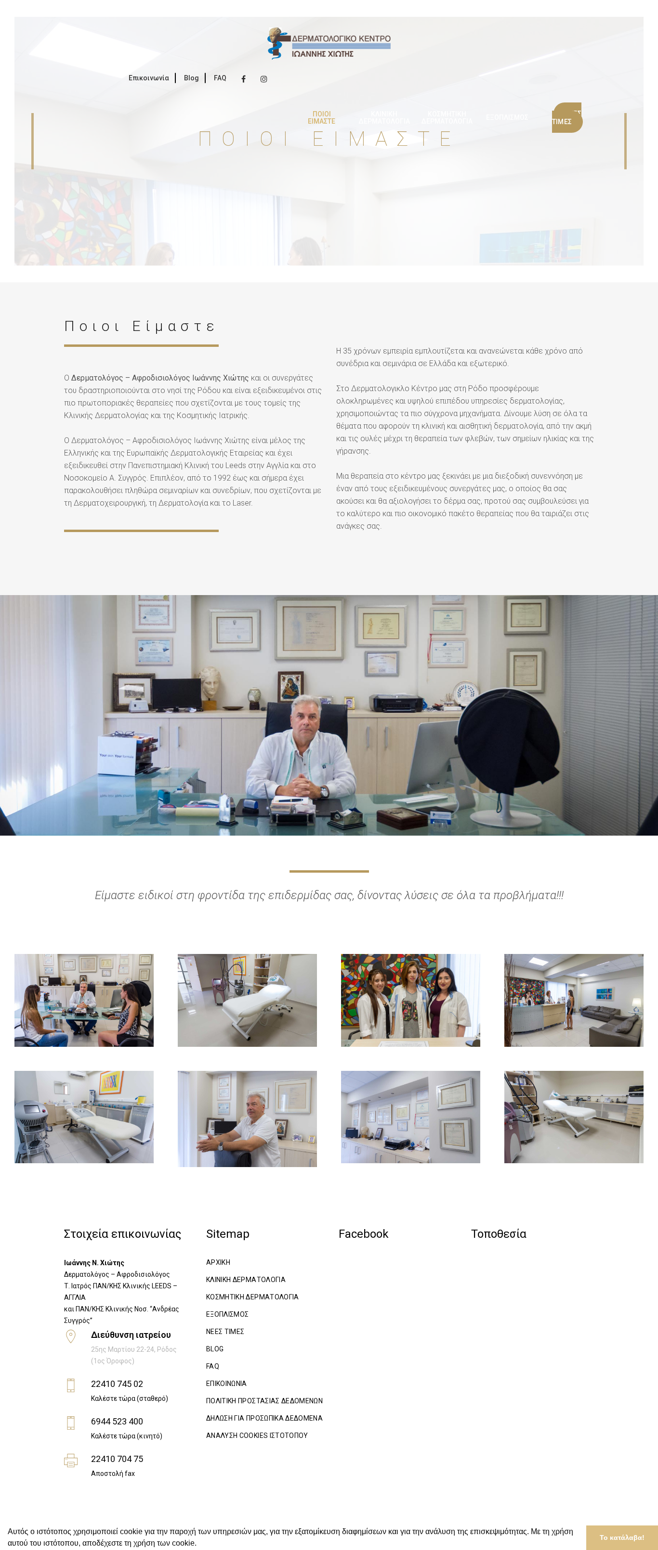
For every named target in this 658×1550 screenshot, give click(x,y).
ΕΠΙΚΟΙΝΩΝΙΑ (226, 1383)
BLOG (215, 1349)
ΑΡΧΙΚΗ (218, 1262)
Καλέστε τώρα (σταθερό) (129, 1398)
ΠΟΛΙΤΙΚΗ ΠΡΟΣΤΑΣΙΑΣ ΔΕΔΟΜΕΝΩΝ (264, 1401)
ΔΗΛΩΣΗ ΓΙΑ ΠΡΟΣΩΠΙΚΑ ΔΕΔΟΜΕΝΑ (264, 1418)
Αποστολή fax (113, 1473)
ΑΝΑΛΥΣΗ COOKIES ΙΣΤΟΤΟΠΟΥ (257, 1435)
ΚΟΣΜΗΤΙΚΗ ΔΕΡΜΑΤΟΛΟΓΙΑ (252, 1297)
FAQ (220, 78)
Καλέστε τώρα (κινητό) (126, 1436)
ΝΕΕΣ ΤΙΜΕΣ (225, 1331)
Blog (191, 78)
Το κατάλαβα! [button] (622, 1537)
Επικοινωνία (149, 78)
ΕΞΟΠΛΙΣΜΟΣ (227, 1314)
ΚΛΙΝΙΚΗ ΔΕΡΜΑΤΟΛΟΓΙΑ (246, 1279)
